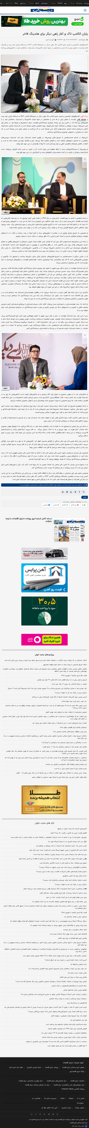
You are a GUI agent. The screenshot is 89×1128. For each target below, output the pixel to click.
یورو (50, 3)
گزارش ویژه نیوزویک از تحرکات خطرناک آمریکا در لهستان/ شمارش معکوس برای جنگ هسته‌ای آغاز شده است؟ (51, 981)
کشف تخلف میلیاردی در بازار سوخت (75, 930)
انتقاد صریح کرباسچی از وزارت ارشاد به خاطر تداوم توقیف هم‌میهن (65, 665)
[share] (40, 1114)
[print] (63, 492)
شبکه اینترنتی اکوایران (34, 1067)
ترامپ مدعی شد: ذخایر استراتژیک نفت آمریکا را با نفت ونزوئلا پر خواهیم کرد (61, 846)
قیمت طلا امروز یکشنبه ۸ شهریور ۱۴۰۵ (74, 675)
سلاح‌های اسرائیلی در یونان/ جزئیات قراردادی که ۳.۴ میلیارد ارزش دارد (64, 1033)
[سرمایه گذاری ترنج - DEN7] (44, 21)
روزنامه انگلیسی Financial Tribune (73, 1089)
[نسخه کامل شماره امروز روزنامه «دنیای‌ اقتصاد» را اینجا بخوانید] (69, 529)
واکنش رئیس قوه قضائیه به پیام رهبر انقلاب (72, 938)
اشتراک (62, 1098)
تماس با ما (80, 1098)
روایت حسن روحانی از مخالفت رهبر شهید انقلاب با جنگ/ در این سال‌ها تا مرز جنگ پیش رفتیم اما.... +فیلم (51, 773)
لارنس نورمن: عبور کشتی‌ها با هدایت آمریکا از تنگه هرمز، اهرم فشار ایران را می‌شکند (59, 697)
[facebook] (79, 492)
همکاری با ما (36, 1098)
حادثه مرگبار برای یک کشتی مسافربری (75, 876)
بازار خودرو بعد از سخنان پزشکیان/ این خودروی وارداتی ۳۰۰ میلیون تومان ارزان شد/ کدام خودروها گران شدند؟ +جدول (47, 688)
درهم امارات (29, 3)
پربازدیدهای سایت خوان (44, 654)
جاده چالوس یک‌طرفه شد (78, 964)
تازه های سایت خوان (44, 823)
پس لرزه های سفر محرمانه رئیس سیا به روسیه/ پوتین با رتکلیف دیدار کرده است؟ (60, 854)
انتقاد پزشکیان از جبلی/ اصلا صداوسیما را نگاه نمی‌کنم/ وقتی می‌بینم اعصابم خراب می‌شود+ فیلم (55, 889)
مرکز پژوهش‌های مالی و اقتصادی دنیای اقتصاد (68, 1085)
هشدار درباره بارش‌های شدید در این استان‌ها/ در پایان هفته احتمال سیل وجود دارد (59, 723)
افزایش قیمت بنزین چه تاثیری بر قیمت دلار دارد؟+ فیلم (69, 833)
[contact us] (36, 1114)
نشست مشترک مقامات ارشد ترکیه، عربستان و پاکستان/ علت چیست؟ (65, 880)
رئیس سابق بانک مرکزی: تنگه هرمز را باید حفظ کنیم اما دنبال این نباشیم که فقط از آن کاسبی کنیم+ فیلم (53, 859)
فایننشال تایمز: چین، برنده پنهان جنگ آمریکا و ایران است (68, 934)
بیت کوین (8, 3)
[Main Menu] (85, 10)
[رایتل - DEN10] (44, 639)
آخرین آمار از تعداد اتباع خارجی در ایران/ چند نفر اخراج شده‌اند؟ (66, 960)
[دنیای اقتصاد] (42, 10)
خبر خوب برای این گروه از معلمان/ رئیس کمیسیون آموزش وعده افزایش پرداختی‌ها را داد (57, 969)
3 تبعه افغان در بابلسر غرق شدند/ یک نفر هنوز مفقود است (67, 1046)
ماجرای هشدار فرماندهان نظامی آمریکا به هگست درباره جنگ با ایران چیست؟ (61, 871)
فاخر (84, 497)
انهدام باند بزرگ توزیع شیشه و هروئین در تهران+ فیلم (69, 1016)
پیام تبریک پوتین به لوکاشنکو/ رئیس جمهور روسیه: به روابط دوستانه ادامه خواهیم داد (58, 925)
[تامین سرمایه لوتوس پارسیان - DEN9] (44, 611)
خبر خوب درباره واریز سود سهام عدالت (74, 701)
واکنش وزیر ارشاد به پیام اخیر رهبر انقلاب (73, 977)
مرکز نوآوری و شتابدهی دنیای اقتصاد (31, 1081)
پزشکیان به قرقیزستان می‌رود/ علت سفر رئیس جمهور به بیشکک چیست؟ (63, 867)
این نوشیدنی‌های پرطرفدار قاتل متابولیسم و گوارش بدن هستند (66, 764)
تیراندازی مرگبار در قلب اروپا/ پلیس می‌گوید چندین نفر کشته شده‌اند (64, 1037)
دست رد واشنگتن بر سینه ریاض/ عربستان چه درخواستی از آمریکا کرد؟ (64, 742)
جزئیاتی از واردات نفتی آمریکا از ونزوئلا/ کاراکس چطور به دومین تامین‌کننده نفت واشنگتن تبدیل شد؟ (54, 994)
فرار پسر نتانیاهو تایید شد (78, 1020)
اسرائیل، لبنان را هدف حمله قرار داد (75, 917)
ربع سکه (72, 3)
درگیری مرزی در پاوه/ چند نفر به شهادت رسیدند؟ (71, 693)
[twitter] (75, 492)
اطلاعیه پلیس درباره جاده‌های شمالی (75, 990)
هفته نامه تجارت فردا (16, 1067)
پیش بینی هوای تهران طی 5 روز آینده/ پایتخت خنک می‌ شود (66, 897)
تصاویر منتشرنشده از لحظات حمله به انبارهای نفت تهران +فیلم (66, 712)
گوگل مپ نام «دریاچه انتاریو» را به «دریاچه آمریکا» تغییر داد (67, 841)
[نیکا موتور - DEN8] (44, 553)
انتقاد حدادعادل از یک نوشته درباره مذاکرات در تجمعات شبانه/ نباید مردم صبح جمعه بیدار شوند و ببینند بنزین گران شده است (45, 660)
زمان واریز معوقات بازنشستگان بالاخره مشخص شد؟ (70, 732)
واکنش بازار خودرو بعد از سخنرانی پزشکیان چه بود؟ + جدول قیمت (64, 747)
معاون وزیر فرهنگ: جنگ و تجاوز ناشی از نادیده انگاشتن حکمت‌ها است (63, 863)
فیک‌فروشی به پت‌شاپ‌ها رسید (77, 1003)
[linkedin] (71, 492)
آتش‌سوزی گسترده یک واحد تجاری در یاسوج (72, 829)
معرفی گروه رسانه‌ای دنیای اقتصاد (73, 1067)
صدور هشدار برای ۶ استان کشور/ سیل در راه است (70, 769)
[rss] (44, 1114)
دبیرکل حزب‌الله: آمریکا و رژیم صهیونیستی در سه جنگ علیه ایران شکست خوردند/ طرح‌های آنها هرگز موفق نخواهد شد (48, 921)
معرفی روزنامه (79, 1108)
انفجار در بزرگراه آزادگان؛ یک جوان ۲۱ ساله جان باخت (69, 684)
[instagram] (57, 1114)
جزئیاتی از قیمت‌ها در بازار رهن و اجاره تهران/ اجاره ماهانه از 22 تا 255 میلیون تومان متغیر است (55, 956)
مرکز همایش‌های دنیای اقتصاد (56, 1081)
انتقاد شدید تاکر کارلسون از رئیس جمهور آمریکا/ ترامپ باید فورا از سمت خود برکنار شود (58, 850)
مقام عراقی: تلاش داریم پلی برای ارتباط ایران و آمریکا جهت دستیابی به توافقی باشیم (59, 777)
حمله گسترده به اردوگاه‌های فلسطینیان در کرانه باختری (69, 986)
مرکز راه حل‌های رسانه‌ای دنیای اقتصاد (37, 1085)
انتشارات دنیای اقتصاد (77, 1081)
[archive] (31, 1114)
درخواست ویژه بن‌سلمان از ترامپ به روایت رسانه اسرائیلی (68, 999)
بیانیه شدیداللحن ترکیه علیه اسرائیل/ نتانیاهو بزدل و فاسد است (66, 1024)
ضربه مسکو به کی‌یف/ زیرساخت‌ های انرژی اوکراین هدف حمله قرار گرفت (63, 893)
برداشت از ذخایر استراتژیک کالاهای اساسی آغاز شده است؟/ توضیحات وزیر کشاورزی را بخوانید (56, 1041)
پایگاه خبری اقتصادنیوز (77, 1071)
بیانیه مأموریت (66, 1108)
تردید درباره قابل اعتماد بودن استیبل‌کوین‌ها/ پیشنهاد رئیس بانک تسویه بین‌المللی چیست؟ (57, 1011)
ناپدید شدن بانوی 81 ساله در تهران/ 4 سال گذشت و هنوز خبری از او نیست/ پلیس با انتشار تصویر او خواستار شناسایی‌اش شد (45, 1007)
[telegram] (67, 492)
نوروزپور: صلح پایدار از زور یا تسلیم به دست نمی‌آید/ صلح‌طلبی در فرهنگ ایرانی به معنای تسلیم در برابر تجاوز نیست (49, 837)
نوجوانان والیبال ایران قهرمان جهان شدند (73, 727)
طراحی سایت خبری (79, 1126)
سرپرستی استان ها (50, 1098)
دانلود (5, 212)
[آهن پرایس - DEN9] (44, 577)
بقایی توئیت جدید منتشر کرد (77, 973)
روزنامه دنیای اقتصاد (51, 1067)
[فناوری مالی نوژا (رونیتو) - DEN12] (44, 799)
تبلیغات (70, 1098)
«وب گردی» (70, 485)
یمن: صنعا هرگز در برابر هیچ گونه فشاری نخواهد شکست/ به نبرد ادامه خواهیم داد (59, 902)
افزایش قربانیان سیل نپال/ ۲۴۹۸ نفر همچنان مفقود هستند (67, 1029)
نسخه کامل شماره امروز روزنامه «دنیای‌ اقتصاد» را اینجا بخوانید (29, 520)
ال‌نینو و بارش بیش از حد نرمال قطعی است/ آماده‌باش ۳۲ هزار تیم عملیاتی (62, 680)
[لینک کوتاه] (83, 492)
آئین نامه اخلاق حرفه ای (49, 1108)
